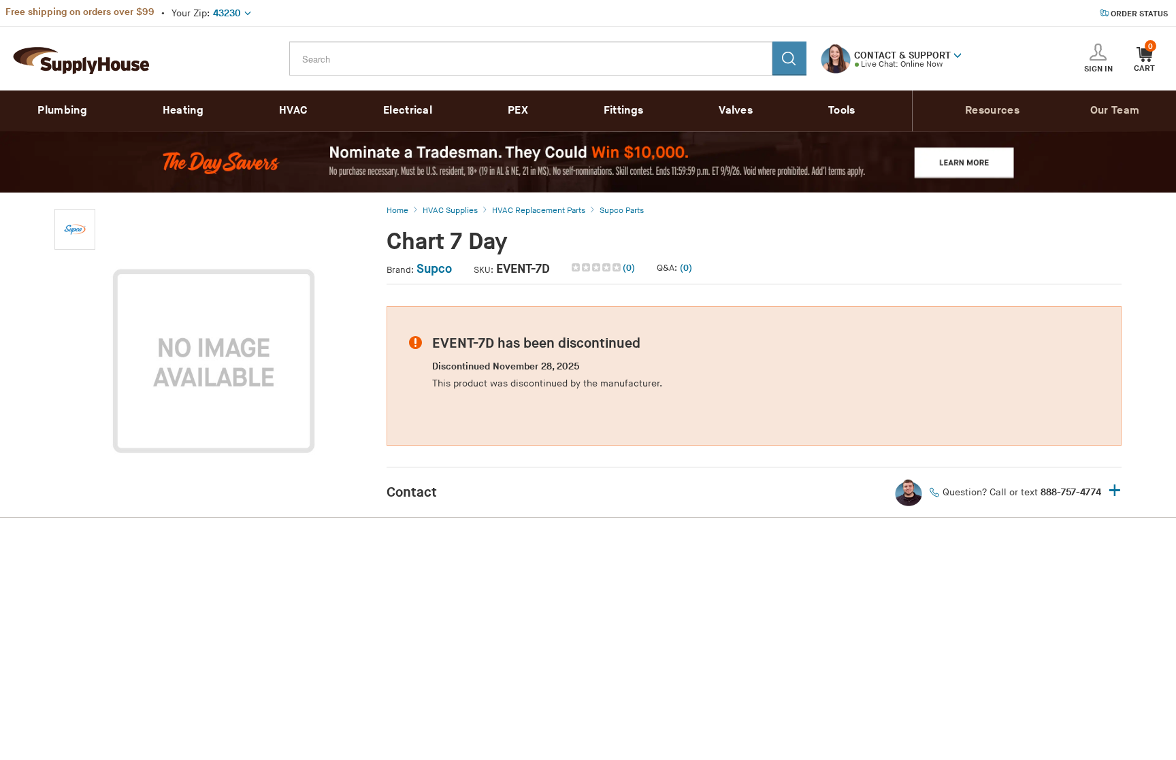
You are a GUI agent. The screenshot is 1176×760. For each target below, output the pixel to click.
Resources (992, 110)
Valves (736, 110)
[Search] (789, 59)
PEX (518, 110)
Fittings (623, 110)
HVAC (293, 110)
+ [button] (1115, 492)
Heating (183, 110)
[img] (597, 267)
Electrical (407, 110)
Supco (434, 269)
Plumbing (61, 110)
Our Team (1114, 110)
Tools (841, 110)
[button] (957, 54)
